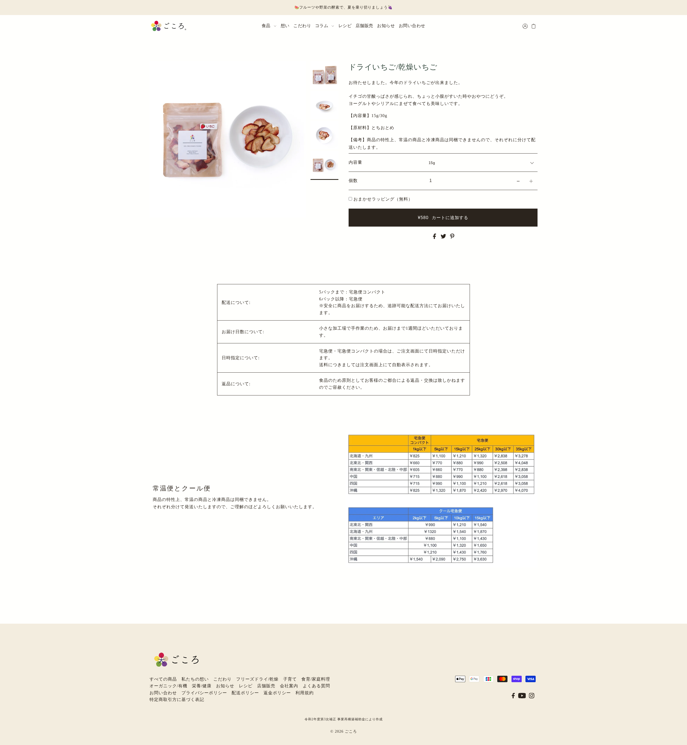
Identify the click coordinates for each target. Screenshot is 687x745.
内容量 (355, 162)
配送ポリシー (245, 693)
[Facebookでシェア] (434, 235)
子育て (290, 679)
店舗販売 (266, 686)
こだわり (222, 679)
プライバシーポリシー (204, 693)
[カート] (534, 26)
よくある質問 (316, 686)
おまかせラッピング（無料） (383, 199)
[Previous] (157, 68)
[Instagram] (531, 695)
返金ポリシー (277, 693)
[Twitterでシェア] (443, 235)
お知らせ (225, 686)
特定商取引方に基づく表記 (176, 699)
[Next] (170, 68)
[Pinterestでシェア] (452, 235)
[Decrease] (518, 180)
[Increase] (531, 180)
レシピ (246, 686)
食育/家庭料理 (315, 679)
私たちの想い (195, 679)
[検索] (519, 25)
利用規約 (304, 693)
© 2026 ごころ (343, 731)
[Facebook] (513, 695)
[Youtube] (522, 695)
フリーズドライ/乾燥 (257, 679)
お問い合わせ (163, 693)
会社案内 (289, 686)
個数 (353, 180)
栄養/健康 (201, 686)
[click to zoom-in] (298, 69)
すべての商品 (163, 679)
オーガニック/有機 (168, 686)
